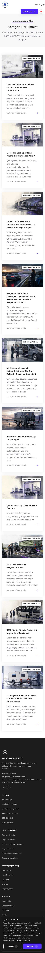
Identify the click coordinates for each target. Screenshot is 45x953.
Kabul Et (30, 946)
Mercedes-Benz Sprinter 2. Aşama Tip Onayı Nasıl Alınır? (21, 154)
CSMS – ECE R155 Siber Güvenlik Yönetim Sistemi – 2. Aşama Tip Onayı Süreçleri (21, 225)
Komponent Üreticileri (10, 858)
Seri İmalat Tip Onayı (10, 804)
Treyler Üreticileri (8, 839)
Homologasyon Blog (31, 58)
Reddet (11, 946)
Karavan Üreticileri (9, 835)
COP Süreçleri (7, 818)
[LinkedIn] (4, 787)
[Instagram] (8, 787)
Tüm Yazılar (6, 870)
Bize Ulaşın (27, 12)
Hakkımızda (6, 901)
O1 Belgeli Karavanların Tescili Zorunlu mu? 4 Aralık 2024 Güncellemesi (21, 698)
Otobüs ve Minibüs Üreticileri (13, 844)
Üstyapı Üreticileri (8, 849)
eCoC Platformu (8, 823)
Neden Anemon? (8, 906)
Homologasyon (7, 875)
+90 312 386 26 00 (9, 773)
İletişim (4, 915)
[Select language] (41, 11)
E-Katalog (5, 910)
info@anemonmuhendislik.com (13, 777)
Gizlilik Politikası (23, 940)
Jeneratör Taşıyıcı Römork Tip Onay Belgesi (21, 438)
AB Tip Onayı (7, 800)
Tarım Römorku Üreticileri (11, 853)
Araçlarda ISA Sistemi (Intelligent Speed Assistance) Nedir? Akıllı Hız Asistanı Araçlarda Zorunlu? (21, 297)
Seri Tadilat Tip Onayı (10, 813)
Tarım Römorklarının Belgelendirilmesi (17, 566)
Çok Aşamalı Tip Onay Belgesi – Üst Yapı (22, 506)
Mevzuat (5, 884)
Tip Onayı (5, 879)
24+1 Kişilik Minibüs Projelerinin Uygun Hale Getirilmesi (22, 631)
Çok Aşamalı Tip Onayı (10, 809)
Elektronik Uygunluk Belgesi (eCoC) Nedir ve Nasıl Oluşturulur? (20, 87)
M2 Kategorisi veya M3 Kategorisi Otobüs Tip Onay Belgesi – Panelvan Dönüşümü (21, 371)
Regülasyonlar (7, 889)
